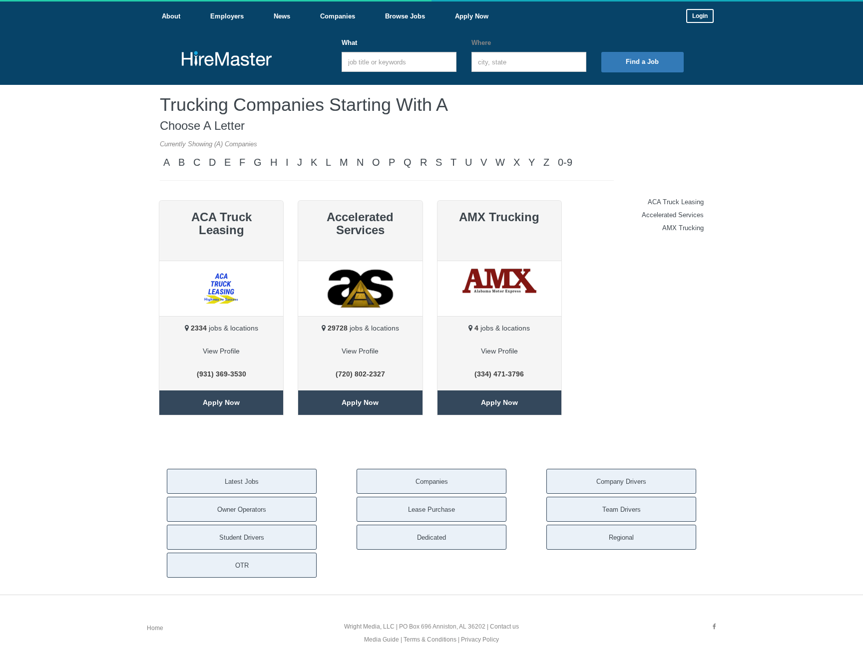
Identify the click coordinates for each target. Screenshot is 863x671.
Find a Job (642, 61)
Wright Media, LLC (369, 626)
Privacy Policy (480, 639)
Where (481, 42)
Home (155, 628)
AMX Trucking (683, 228)
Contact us (504, 626)
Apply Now (221, 402)
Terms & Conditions (430, 639)
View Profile (221, 351)
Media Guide (381, 639)
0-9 (565, 162)
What (349, 42)
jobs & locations (224, 328)
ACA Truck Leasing (676, 202)
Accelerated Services (673, 215)
